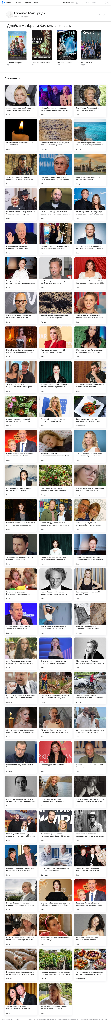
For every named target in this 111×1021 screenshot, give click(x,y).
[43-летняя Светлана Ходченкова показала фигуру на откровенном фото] (21, 723)
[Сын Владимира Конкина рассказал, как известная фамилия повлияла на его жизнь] (21, 239)
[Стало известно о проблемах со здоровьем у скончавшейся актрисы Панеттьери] (21, 101)
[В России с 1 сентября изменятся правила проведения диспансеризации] (55, 861)
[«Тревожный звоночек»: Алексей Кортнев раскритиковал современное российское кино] (90, 757)
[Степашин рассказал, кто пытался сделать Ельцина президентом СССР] (21, 688)
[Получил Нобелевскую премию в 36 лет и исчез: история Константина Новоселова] (90, 377)
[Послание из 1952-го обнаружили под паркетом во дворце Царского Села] (55, 135)
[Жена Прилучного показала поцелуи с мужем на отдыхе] (21, 999)
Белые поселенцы (64, 63)
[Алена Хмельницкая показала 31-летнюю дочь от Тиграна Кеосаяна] (21, 792)
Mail (3, 1019)
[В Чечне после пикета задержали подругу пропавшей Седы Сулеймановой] (90, 481)
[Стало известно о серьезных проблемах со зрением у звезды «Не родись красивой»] (90, 308)
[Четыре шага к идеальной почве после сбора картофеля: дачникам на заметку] (55, 308)
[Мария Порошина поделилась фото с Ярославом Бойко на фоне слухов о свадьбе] (55, 101)
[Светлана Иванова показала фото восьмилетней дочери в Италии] (21, 930)
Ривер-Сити (86, 63)
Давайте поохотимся (41, 63)
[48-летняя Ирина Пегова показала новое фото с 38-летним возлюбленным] (55, 826)
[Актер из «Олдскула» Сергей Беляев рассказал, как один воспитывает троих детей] (90, 999)
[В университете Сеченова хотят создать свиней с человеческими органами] (21, 965)
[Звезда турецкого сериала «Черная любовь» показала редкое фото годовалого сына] (55, 757)
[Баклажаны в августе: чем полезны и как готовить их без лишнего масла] (90, 412)
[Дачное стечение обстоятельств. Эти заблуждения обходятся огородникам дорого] (55, 688)
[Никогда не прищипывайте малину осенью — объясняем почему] (55, 481)
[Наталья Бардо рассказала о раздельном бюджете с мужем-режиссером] (55, 515)
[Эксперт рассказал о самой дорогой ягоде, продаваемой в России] (21, 412)
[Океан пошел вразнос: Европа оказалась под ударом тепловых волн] (90, 135)
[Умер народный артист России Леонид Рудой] (21, 135)
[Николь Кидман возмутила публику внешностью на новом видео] (21, 895)
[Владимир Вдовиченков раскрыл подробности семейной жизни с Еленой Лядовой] (90, 204)
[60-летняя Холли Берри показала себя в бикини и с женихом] (90, 723)
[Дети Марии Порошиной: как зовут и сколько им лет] (90, 101)
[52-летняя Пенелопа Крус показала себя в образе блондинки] (90, 930)
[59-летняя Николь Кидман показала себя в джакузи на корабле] (55, 792)
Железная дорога (14, 63)
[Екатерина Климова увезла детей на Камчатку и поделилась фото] (55, 895)
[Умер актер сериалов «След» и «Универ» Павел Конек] (21, 550)
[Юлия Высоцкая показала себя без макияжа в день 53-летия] (90, 446)
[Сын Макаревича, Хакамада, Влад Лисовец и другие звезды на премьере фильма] (21, 515)
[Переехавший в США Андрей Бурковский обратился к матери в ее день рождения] (90, 239)
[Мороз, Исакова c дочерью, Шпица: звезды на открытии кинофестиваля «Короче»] (90, 861)
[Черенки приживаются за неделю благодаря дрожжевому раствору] (55, 965)
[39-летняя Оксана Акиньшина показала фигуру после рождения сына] (55, 723)
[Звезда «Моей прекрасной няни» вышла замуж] (55, 930)
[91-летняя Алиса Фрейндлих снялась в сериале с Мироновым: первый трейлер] (21, 170)
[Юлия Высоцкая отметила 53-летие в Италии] (90, 584)
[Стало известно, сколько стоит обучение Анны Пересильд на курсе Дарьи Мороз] (55, 654)
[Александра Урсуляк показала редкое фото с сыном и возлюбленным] (21, 481)
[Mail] (3, 2)
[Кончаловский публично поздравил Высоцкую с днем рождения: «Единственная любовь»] (90, 515)
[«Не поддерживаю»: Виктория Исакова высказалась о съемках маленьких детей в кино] (90, 550)
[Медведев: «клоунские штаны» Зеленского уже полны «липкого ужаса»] (21, 757)
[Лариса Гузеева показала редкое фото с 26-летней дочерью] (55, 239)
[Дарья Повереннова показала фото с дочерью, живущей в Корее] (55, 550)
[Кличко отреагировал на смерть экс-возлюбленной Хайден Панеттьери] (21, 446)
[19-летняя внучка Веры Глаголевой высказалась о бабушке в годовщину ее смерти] (21, 584)
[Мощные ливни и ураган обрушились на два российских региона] (90, 688)
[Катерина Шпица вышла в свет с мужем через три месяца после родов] (21, 273)
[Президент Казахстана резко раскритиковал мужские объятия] (55, 170)
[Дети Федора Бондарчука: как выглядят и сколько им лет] (21, 308)
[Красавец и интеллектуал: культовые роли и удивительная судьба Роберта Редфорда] (90, 826)
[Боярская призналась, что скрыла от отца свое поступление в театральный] (55, 377)
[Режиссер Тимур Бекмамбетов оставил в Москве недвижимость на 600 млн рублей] (55, 204)
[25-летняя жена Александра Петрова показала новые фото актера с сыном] (21, 377)
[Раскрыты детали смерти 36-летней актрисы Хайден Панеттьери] (55, 342)
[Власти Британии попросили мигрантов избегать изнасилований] (90, 170)
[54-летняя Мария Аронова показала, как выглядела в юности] (90, 654)
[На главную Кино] (8, 2)
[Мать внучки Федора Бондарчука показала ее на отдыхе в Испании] (21, 826)
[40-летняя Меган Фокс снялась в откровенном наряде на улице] (90, 342)
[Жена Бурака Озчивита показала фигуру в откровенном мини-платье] (21, 342)
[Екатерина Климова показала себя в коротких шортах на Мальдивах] (55, 619)
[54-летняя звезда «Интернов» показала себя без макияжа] (55, 999)
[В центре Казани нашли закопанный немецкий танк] (90, 619)
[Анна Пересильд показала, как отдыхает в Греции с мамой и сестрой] (21, 654)
